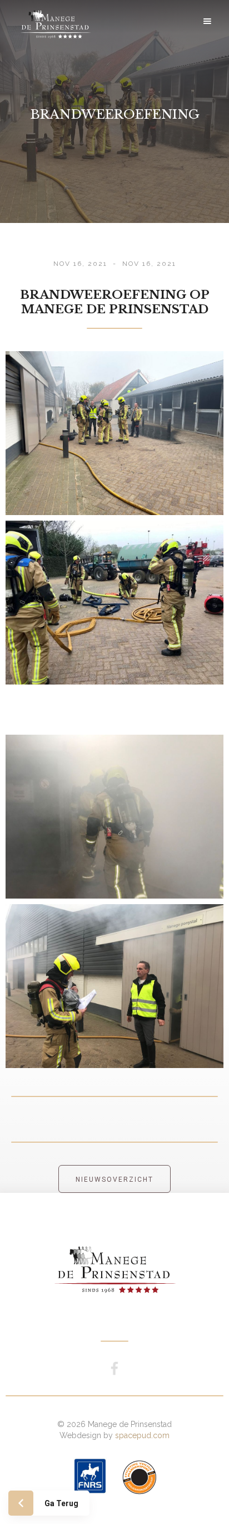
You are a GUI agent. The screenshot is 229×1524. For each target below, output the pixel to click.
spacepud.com (142, 1435)
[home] (56, 24)
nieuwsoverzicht (114, 1179)
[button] (207, 21)
